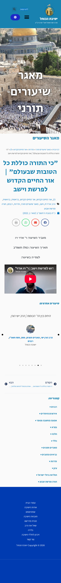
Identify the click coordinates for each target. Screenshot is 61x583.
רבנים (10, 204)
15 (11, 149)
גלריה (30, 530)
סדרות (31, 149)
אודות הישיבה (30, 507)
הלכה (54, 433)
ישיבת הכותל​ (49, 19)
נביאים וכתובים (49, 454)
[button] (14, 9)
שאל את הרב (30, 525)
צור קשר (30, 539)
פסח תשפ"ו (14, 337)
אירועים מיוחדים (49, 413)
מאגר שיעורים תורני (43, 149)
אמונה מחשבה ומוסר (47, 420)
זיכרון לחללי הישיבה (30, 534)
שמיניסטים (30, 511)
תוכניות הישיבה (30, 516)
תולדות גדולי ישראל (47, 474)
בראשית (15, 199)
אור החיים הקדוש (20, 149)
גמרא (54, 427)
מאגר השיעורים (46, 138)
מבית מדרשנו (30, 520)
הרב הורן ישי (47, 337)
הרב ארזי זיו (50, 204)
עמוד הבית (31, 502)
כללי (55, 440)
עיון (55, 468)
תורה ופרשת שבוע (48, 481)
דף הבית (55, 149)
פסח (23, 337)
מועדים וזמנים (33, 337)
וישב (42, 204)
